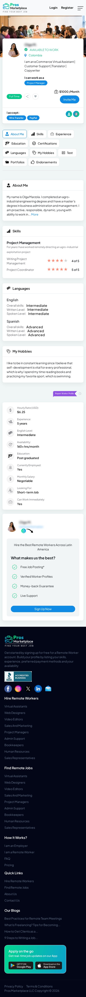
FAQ (7, 858)
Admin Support (14, 738)
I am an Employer (16, 845)
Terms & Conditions (39, 986)
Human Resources (16, 751)
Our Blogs (12, 910)
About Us (10, 894)
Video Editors (13, 719)
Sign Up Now (43, 609)
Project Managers (16, 732)
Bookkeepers (14, 745)
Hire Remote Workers (21, 698)
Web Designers (14, 713)
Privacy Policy (13, 986)
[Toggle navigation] (80, 8)
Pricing (9, 865)
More (34, 214)
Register (67, 7)
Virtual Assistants (15, 706)
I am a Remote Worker (19, 852)
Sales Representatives (19, 758)
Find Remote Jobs (18, 768)
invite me (69, 99)
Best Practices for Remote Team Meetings (33, 918)
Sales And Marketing (18, 725)
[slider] (57, 261)
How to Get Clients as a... (21, 931)
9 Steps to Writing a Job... (21, 938)
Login (53, 7)
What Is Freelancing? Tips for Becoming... (32, 925)
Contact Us (12, 900)
